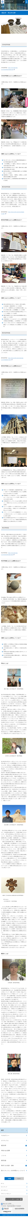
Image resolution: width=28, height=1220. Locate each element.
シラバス (3, 1155)
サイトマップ (4, 1186)
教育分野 (3, 1145)
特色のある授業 (5, 1150)
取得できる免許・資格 (7, 1165)
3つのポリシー (5, 1135)
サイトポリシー (4, 1190)
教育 (2, 1130)
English (19, 1178)
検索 (23, 2)
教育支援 (3, 1160)
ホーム (2, 1183)
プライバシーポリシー (6, 1193)
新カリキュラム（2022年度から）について (13, 1170)
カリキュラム (5, 1140)
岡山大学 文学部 (2, 2)
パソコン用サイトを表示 (13, 1199)
